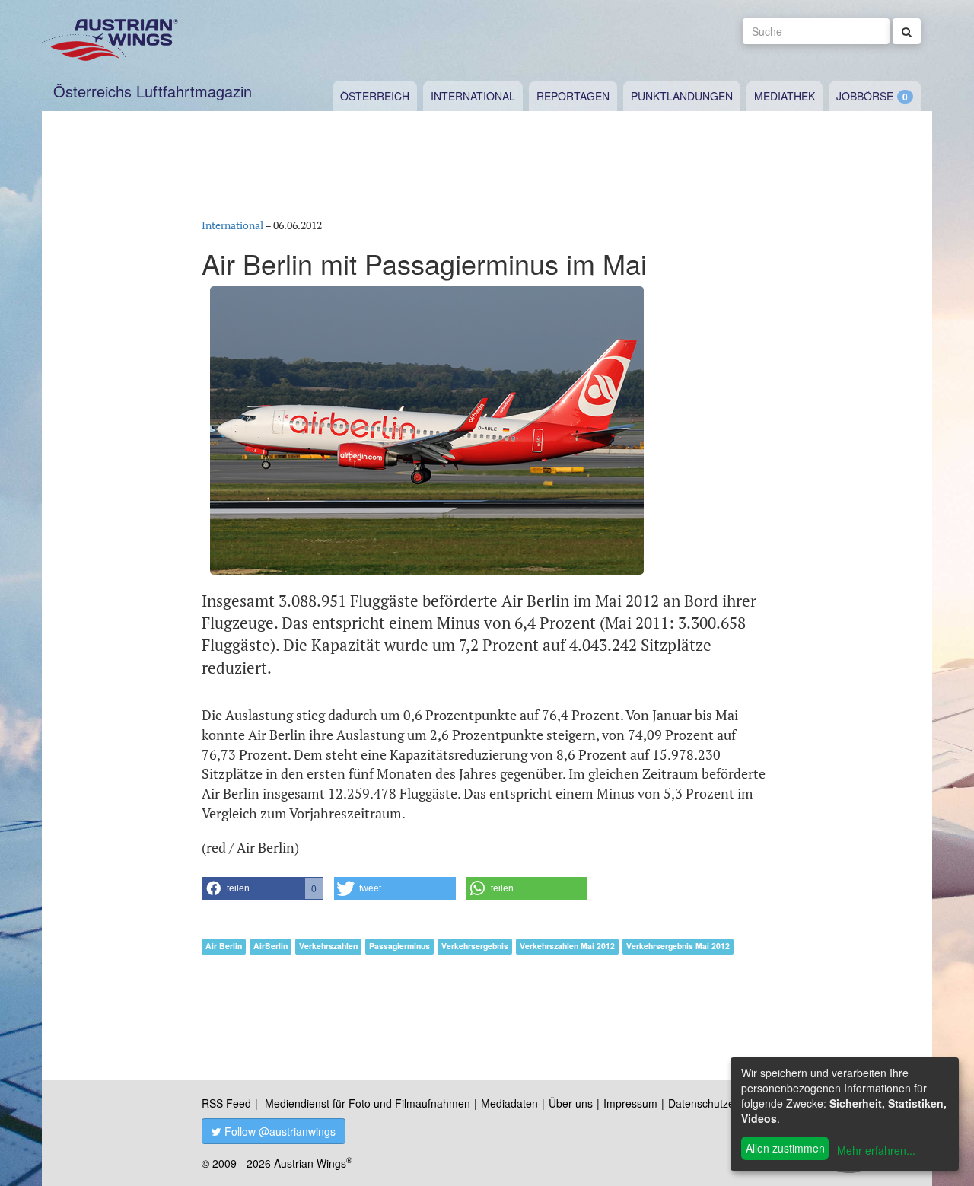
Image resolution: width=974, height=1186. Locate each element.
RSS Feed (226, 1103)
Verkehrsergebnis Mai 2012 (678, 946)
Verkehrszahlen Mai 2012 (567, 946)
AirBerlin (270, 946)
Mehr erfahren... (876, 1150)
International (473, 96)
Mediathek (784, 96)
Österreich (374, 96)
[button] (262, 888)
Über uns (571, 1103)
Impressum (630, 1103)
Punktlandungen (682, 96)
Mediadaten (509, 1103)
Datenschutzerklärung (721, 1103)
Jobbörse (864, 96)
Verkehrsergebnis (474, 946)
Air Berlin (223, 946)
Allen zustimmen (785, 1148)
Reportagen (573, 96)
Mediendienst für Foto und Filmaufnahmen (367, 1103)
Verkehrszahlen (328, 946)
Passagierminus (399, 946)
